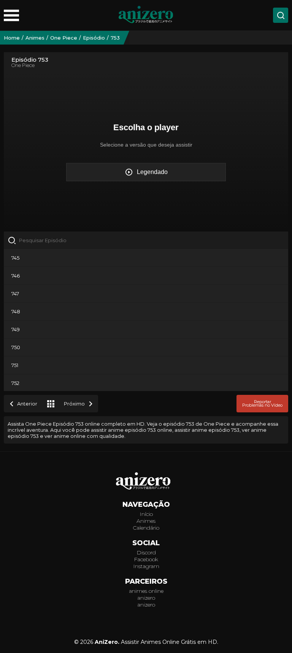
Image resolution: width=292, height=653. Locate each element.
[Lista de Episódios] (50, 403)
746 (15, 276)
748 (15, 311)
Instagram (146, 566)
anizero (146, 597)
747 (15, 294)
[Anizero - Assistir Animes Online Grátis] (146, 482)
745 (15, 258)
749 (15, 329)
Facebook (146, 559)
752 (15, 383)
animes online (146, 591)
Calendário (146, 527)
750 (15, 347)
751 (14, 365)
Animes (146, 520)
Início (146, 514)
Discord (146, 552)
